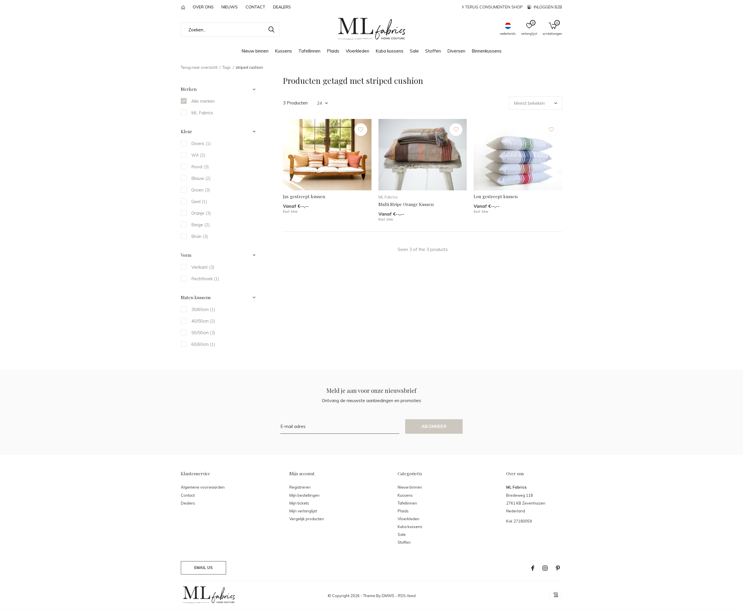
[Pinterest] (558, 568)
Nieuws (229, 7)
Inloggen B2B (547, 7)
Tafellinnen (309, 51)
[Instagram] (545, 568)
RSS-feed (407, 595)
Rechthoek (205, 278)
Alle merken (203, 101)
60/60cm (203, 344)
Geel (199, 201)
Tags (226, 67)
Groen (200, 190)
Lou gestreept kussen (495, 196)
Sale (414, 51)
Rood (200, 166)
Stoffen (433, 51)
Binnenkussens (487, 51)
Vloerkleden (357, 51)
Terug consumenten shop (493, 7)
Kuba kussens (389, 51)
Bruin (199, 236)
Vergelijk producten (306, 518)
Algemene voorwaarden (203, 487)
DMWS (388, 595)
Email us (203, 567)
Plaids (333, 51)
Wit (198, 155)
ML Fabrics (202, 112)
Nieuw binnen (254, 51)
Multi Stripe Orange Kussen (406, 204)
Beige (200, 224)
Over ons (203, 7)
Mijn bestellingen (304, 495)
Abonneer (433, 426)
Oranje (201, 213)
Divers (201, 143)
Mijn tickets (299, 503)
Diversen (456, 51)
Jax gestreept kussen (304, 196)
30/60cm (203, 309)
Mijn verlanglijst (303, 511)
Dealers (282, 7)
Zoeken (271, 29)
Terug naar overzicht (199, 67)
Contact (255, 7)
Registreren (300, 487)
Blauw (201, 178)
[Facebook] (532, 568)
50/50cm (203, 332)
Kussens (283, 51)
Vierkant (202, 267)
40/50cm (203, 321)
